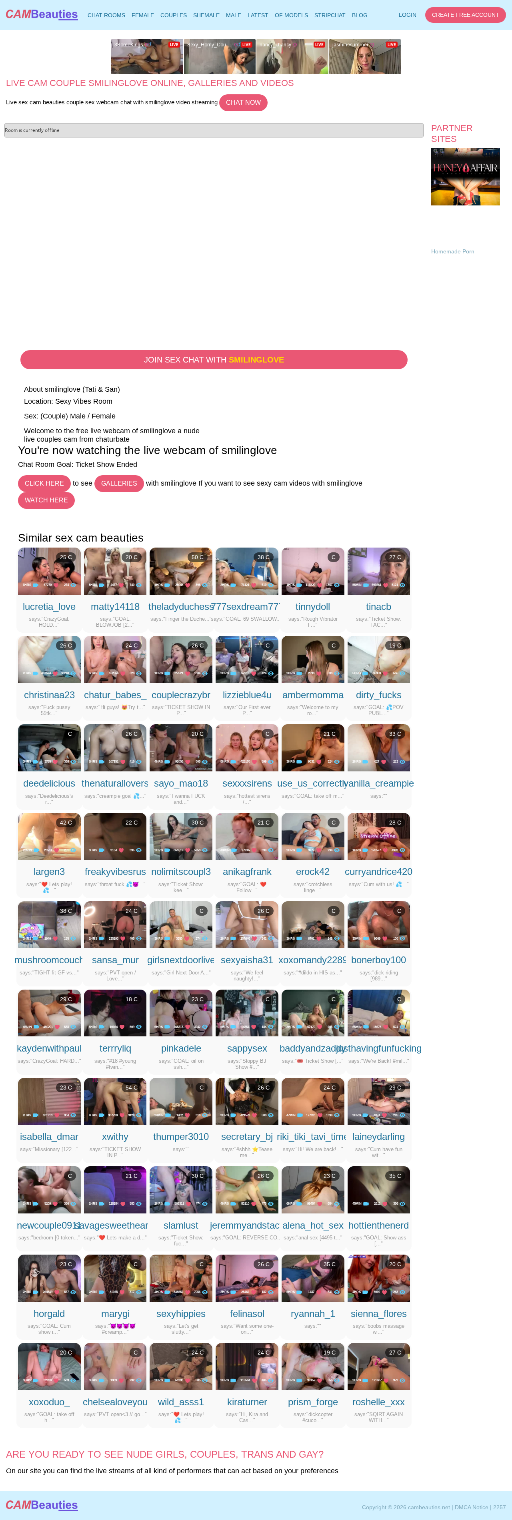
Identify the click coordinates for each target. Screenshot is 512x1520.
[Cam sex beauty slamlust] (181, 1189)
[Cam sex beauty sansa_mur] (115, 924)
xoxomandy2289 (313, 959)
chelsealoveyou (115, 1401)
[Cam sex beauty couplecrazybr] (181, 659)
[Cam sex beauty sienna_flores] (379, 1278)
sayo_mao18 (181, 783)
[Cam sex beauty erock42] (313, 836)
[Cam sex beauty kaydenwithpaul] (49, 1012)
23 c (198, 999)
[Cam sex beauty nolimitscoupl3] (181, 836)
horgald (49, 1313)
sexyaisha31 (247, 959)
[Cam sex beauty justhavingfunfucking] (379, 1012)
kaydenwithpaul (49, 1048)
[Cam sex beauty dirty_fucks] (379, 659)
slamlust (181, 1225)
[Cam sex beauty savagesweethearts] (115, 1189)
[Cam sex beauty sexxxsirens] (247, 747)
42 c (66, 822)
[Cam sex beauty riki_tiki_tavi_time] (313, 1101)
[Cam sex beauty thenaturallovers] (115, 747)
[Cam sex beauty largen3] (49, 836)
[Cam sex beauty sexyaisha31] (247, 924)
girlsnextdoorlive (181, 959)
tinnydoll (313, 606)
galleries (119, 483)
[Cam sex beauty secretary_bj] (247, 1101)
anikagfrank (247, 871)
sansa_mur (115, 959)
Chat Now (243, 102)
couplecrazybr (181, 694)
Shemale (206, 15)
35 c (395, 1176)
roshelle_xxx (378, 1401)
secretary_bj (247, 1136)
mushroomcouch (49, 959)
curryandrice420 (378, 871)
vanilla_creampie (379, 783)
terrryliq (115, 1048)
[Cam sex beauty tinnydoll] (313, 571)
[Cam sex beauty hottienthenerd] (379, 1189)
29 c (66, 999)
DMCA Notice (471, 1507)
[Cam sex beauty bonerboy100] (379, 924)
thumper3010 (181, 1136)
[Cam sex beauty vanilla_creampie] (379, 747)
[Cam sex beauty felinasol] (247, 1278)
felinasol (247, 1313)
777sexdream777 (247, 606)
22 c (132, 822)
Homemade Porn (452, 251)
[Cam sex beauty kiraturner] (247, 1366)
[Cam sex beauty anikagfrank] (247, 836)
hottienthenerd (378, 1225)
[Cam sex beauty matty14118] (115, 571)
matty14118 (115, 606)
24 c (132, 645)
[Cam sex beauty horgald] (49, 1278)
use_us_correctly (313, 783)
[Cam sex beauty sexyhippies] (181, 1278)
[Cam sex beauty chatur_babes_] (115, 659)
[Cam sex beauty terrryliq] (115, 1012)
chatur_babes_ (115, 694)
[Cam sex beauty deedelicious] (49, 747)
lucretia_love (49, 606)
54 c (132, 1087)
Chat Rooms (106, 17)
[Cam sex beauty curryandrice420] (379, 836)
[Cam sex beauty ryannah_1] (313, 1278)
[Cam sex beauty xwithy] (115, 1101)
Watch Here (46, 500)
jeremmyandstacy (247, 1225)
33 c (395, 734)
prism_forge (313, 1401)
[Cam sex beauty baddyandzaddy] (313, 1012)
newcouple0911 (49, 1225)
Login (407, 15)
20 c (132, 557)
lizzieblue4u (247, 694)
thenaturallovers (115, 783)
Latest (258, 15)
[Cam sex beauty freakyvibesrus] (115, 836)
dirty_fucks (379, 694)
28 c (395, 822)
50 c (198, 557)
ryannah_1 (313, 1313)
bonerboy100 (378, 959)
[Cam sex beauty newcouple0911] (49, 1189)
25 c (66, 557)
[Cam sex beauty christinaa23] (49, 659)
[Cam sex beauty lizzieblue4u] (247, 659)
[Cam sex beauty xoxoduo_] (49, 1366)
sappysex (247, 1048)
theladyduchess (181, 606)
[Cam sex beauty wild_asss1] (181, 1366)
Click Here (44, 483)
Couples (173, 15)
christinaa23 (49, 694)
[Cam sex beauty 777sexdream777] (247, 571)
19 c (395, 645)
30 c (198, 822)
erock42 (313, 871)
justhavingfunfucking (379, 1048)
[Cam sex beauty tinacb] (379, 571)
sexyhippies (181, 1313)
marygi (115, 1313)
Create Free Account (465, 15)
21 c (330, 734)
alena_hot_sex (313, 1225)
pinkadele (181, 1048)
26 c (66, 645)
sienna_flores (379, 1313)
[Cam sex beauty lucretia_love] (49, 571)
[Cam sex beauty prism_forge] (313, 1366)
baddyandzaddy (313, 1048)
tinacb (378, 606)
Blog (360, 15)
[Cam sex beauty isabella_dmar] (49, 1101)
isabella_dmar (49, 1136)
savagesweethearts (115, 1225)
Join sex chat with (214, 359)
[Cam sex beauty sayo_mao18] (181, 747)
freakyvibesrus (115, 871)
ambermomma (313, 694)
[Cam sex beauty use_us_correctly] (313, 747)
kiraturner (247, 1401)
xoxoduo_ (49, 1401)
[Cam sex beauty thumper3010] (181, 1101)
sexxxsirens (247, 783)
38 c (264, 557)
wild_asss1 (181, 1401)
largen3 (49, 871)
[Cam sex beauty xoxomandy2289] (313, 924)
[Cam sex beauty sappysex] (247, 1012)
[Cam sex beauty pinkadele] (181, 1012)
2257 (499, 1507)
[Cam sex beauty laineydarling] (379, 1101)
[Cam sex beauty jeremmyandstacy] (247, 1189)
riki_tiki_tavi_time (313, 1136)
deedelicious (49, 783)
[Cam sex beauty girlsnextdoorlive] (181, 924)
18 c (132, 999)
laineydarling (378, 1136)
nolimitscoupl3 (181, 871)
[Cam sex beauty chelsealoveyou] (115, 1366)
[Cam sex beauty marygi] (115, 1278)
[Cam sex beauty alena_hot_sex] (313, 1189)
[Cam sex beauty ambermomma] (313, 659)
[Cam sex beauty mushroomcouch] (49, 924)
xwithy (115, 1136)
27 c (395, 557)
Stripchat (330, 15)
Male (233, 15)
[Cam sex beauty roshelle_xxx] (379, 1366)
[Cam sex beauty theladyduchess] (181, 571)
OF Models (291, 15)
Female (143, 15)
